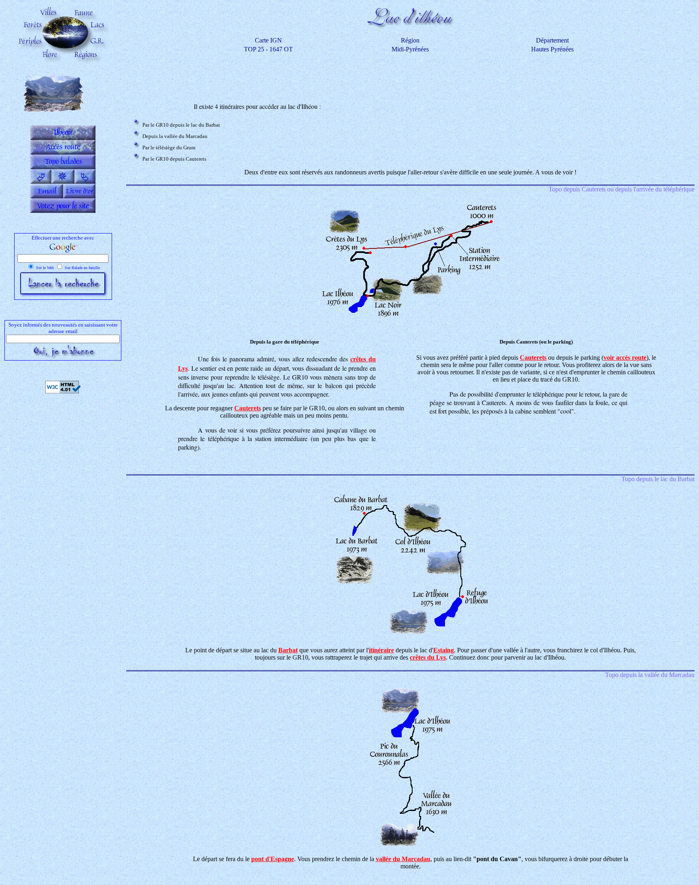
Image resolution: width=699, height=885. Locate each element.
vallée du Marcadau (403, 858)
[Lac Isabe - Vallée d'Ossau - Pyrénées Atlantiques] (84, 181)
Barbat (288, 650)
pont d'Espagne (272, 858)
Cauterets (247, 408)
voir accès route (625, 357)
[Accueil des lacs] (62, 181)
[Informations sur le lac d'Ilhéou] (62, 137)
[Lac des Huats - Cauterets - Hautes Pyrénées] (40, 181)
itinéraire (381, 650)
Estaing (443, 650)
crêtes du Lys (428, 657)
